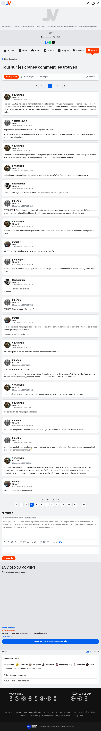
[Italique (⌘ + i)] (8, 542)
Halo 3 (10, 26)
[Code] (31, 542)
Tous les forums (19, 26)
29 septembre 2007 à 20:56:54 (22, 463)
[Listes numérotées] (24, 542)
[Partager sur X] (53, 42)
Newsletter (65, 716)
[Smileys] (40, 542)
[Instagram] (23, 698)
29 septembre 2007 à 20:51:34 (22, 322)
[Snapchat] (55, 698)
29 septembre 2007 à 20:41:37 (22, 150)
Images (65, 50)
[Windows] (86, 698)
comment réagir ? (30, 518)
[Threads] (48, 698)
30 (75, 505)
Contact (8, 712)
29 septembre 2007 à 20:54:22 (22, 390)
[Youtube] (30, 698)
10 (62, 505)
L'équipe (18, 712)
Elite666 (16, 201)
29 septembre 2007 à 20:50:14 (22, 264)
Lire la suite (6, 637)
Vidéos (51, 50)
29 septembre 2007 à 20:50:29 (22, 285)
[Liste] (20, 542)
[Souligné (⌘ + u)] (11, 542)
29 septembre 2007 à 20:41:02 (22, 125)
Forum (94, 50)
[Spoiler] (35, 542)
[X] (17, 698)
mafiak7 (16, 242)
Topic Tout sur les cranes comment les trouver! (52, 26)
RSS (74, 716)
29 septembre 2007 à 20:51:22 (22, 305)
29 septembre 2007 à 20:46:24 (22, 188)
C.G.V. (54, 712)
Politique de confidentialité (84, 712)
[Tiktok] (42, 698)
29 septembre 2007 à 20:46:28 (22, 206)
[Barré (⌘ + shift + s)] (15, 542)
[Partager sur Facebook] (46, 42)
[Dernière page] (59, 500)
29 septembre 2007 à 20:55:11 (22, 408)
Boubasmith (18, 183)
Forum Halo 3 (30, 26)
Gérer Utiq (34, 716)
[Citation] (28, 542)
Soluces (80, 50)
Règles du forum (34, 668)
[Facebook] (11, 698)
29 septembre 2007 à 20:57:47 (22, 486)
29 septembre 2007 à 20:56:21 (22, 443)
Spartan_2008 (19, 120)
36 (58, 86)
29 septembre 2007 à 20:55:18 (22, 425)
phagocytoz (18, 259)
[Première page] (42, 500)
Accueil (4, 26)
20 (69, 505)
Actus (24, 50)
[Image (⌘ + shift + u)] (44, 542)
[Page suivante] (53, 500)
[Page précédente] (48, 500)
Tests (37, 50)
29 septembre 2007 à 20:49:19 (22, 247)
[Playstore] (73, 698)
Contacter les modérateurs (15, 668)
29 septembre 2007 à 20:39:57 (22, 100)
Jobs (81, 716)
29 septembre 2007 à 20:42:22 (22, 171)
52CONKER (18, 94)
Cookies (23, 716)
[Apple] (79, 698)
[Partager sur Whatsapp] (49, 42)
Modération (65, 712)
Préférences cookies (49, 716)
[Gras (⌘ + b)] (4, 542)
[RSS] (36, 698)
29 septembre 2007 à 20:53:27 (22, 347)
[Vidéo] (47, 542)
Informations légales (32, 712)
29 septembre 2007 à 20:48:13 (22, 226)
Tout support (46, 37)
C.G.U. (46, 712)
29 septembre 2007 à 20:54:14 (22, 365)
